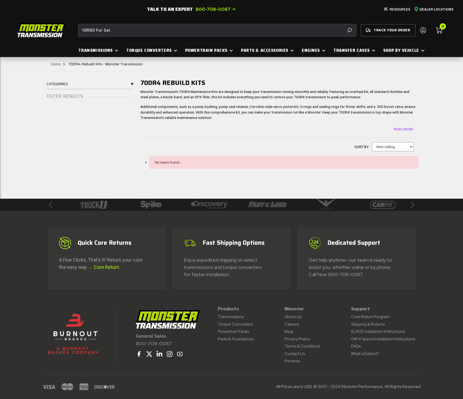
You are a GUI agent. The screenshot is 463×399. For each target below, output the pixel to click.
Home (56, 64)
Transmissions (231, 316)
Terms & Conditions (302, 346)
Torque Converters (235, 324)
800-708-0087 (213, 9)
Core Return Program (370, 316)
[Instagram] (169, 354)
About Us (293, 316)
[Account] (422, 30)
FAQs (356, 346)
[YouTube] (180, 354)
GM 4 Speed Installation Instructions (383, 339)
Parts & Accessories (236, 339)
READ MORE (403, 129)
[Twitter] (149, 354)
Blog (289, 331)
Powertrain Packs (233, 331)
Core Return (106, 267)
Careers (292, 324)
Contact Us (295, 353)
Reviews (292, 361)
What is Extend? (365, 353)
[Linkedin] (159, 354)
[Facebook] (139, 354)
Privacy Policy (297, 339)
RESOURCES (400, 9)
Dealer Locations (436, 9)
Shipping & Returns (368, 324)
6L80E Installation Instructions (378, 331)
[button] (50, 204)
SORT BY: (361, 147)
